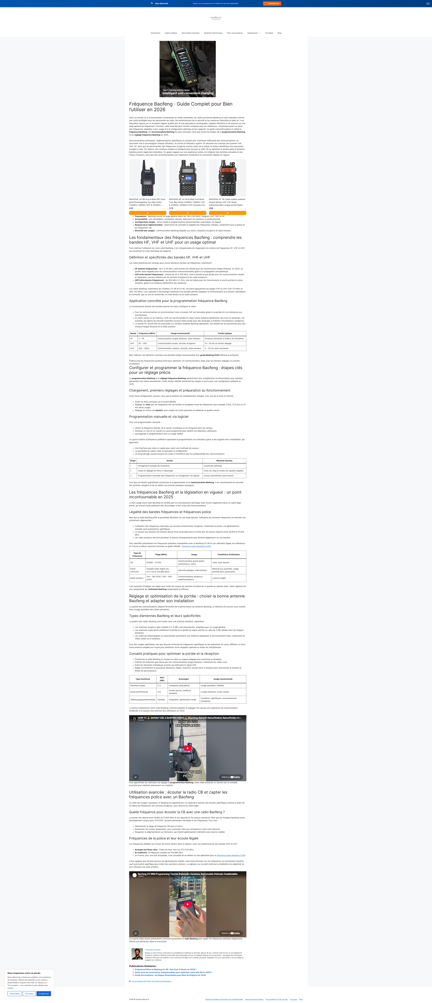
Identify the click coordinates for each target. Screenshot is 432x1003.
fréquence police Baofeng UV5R (196, 546)
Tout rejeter (29, 994)
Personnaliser (15, 994)
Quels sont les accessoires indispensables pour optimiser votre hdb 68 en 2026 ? (173, 972)
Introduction (155, 33)
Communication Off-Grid (141, 981)
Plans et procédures (235, 33)
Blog (279, 33)
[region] (29, 983)
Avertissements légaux (254, 999)
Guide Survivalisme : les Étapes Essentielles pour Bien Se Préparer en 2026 (170, 975)
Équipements (253, 33)
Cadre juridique (171, 33)
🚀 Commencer (272, 4)
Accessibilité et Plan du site (277, 999)
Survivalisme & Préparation (161, 981)
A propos (293, 999)
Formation (269, 33)
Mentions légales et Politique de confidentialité (224, 999)
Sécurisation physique (190, 33)
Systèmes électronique (213, 33)
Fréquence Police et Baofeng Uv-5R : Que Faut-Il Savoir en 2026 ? (166, 969)
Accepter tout (44, 994)
